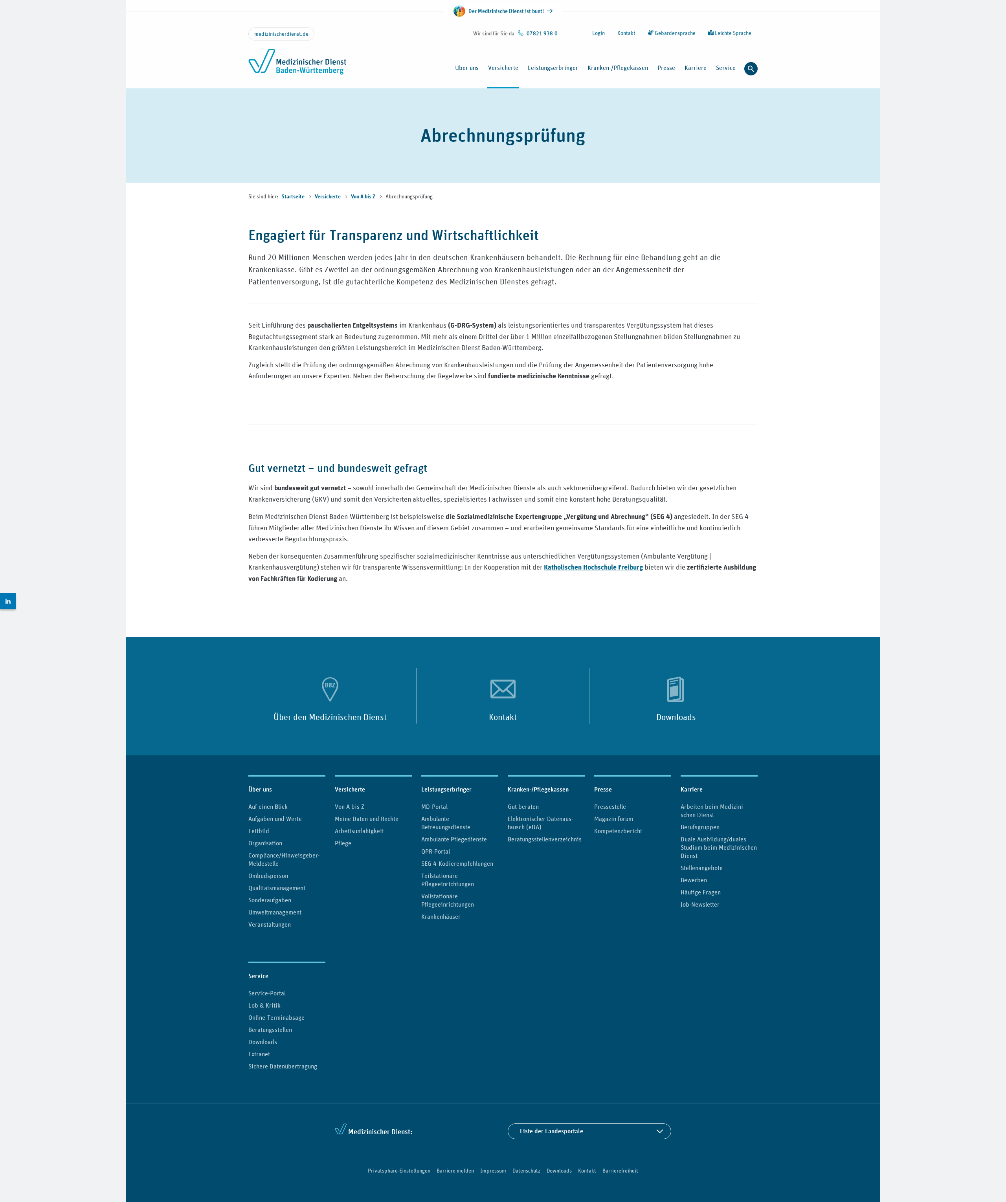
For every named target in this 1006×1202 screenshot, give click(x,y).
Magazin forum (613, 819)
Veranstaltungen (269, 924)
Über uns (260, 789)
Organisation (265, 843)
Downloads (676, 717)
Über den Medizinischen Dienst (330, 717)
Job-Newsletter (700, 904)
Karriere (692, 789)
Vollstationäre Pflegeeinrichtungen (447, 900)
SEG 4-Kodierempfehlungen (457, 863)
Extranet (259, 1054)
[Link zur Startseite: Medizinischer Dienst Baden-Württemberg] (299, 66)
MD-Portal (434, 806)
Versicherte (328, 197)
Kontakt (626, 33)
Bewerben (694, 880)
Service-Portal (267, 993)
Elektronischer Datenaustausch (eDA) (540, 823)
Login (598, 33)
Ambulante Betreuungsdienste (445, 823)
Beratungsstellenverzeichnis (545, 839)
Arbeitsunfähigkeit (359, 831)
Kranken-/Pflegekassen (538, 789)
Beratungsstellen (270, 1029)
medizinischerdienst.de (281, 33)
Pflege (343, 843)
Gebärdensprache (675, 33)
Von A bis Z (363, 197)
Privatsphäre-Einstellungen (399, 1170)
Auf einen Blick (268, 806)
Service (258, 976)
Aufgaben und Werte (275, 819)
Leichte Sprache (732, 33)
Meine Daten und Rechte (366, 819)
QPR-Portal (435, 851)
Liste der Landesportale (551, 1131)
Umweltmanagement (274, 912)
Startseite (293, 197)
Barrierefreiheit (620, 1170)
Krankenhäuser (441, 916)
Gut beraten (523, 806)
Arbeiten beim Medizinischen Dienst (713, 811)
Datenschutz (526, 1170)
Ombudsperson (268, 876)
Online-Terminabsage (276, 1017)
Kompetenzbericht (618, 831)
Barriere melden (455, 1170)
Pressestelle (610, 806)
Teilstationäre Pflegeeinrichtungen (447, 880)
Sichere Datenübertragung (282, 1066)
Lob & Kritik (264, 1005)
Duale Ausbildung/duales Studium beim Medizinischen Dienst (719, 847)
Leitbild (258, 831)
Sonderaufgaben (269, 900)
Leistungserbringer (446, 789)
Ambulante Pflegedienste (454, 839)
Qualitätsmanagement (276, 888)
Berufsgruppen (700, 827)
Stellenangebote (702, 868)
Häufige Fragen (701, 892)
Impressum (493, 1170)
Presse (603, 789)
